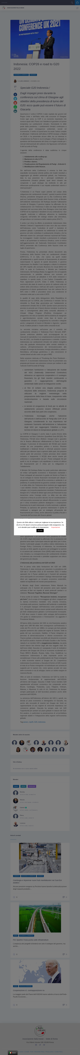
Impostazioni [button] (55, 527)
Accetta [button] (40, 530)
